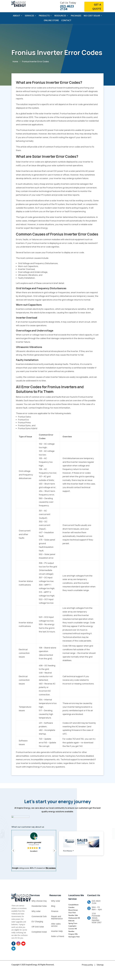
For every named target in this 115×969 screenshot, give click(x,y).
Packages (76, 16)
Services (29, 16)
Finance (54, 911)
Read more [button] (34, 862)
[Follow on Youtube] (23, 944)
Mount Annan (73, 910)
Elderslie (71, 921)
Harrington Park (74, 937)
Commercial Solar (40, 916)
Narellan (71, 931)
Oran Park (72, 912)
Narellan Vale (73, 915)
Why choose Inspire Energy (44, 901)
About (16, 16)
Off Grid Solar (38, 927)
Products (44, 16)
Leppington (72, 926)
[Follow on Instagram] (18, 944)
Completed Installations (42, 932)
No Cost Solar (92, 16)
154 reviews (51, 868)
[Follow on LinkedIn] (13, 948)
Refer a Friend (57, 936)
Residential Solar (39, 906)
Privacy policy (87, 965)
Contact (66, 21)
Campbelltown (73, 905)
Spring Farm (72, 923)
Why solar (36, 911)
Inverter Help (57, 931)
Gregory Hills (73, 934)
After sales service (56, 925)
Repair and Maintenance (57, 917)
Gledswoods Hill (74, 918)
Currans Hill (72, 929)
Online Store (51, 21)
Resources (60, 16)
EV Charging (37, 921)
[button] (54, 850)
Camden (71, 907)
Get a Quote (96, 6)
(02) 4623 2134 (96, 902)
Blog (53, 906)
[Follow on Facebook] (13, 944)
